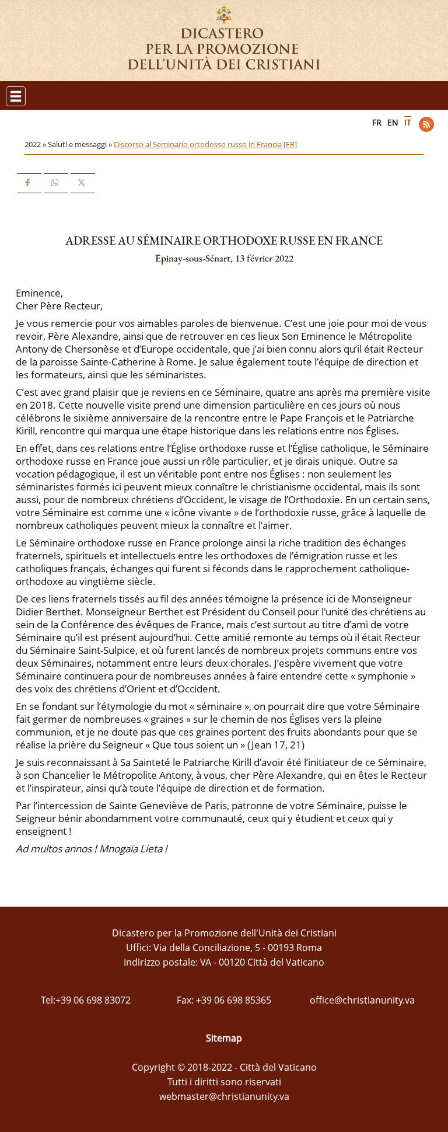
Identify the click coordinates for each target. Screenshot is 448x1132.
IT (407, 122)
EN (392, 122)
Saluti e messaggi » (81, 144)
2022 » (36, 144)
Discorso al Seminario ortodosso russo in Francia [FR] (205, 144)
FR (377, 122)
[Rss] (426, 124)
